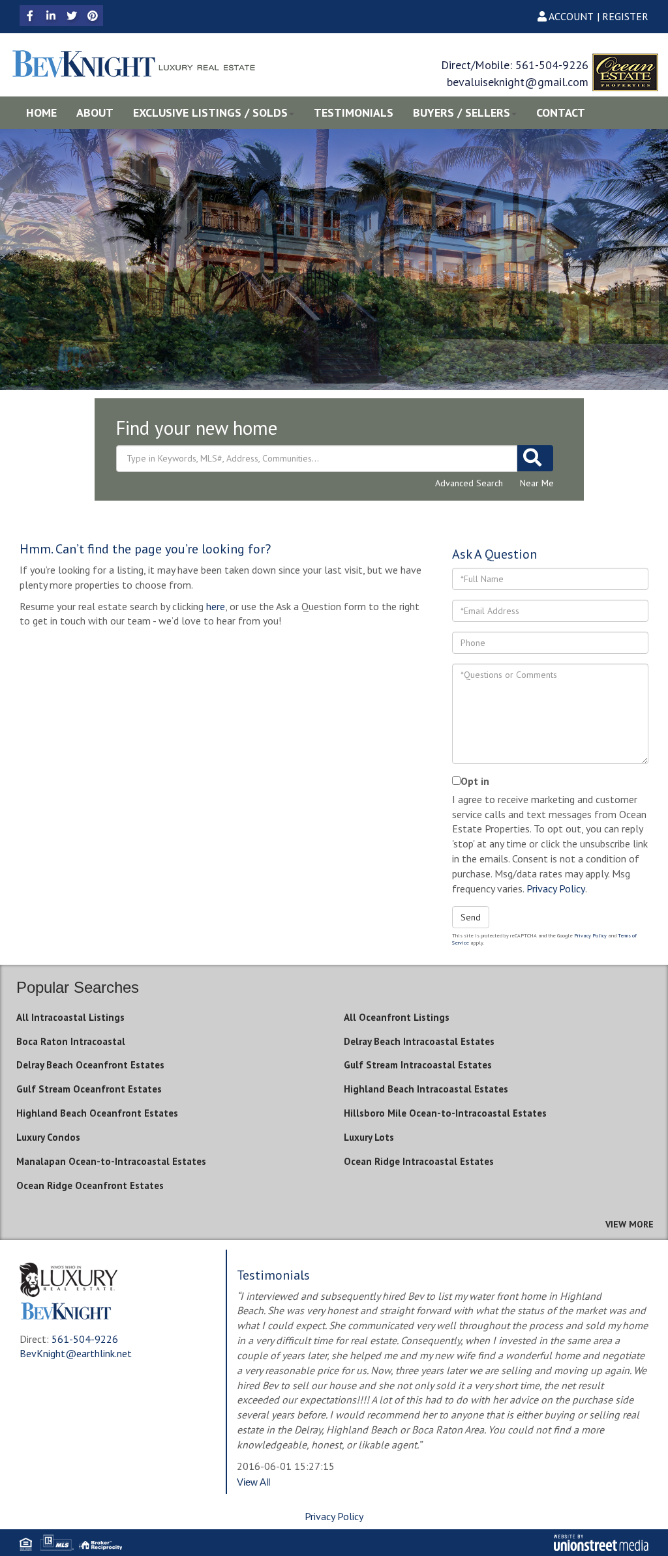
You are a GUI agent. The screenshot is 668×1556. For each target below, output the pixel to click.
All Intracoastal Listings (70, 1017)
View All (253, 1482)
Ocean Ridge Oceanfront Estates (90, 1185)
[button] (535, 458)
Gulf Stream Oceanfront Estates (89, 1089)
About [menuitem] (95, 112)
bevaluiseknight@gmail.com (517, 81)
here (215, 606)
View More (629, 1224)
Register (625, 16)
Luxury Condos (48, 1137)
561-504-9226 (551, 64)
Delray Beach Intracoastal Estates (419, 1041)
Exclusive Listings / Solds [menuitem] (210, 112)
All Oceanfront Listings (396, 1017)
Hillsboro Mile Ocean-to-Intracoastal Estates (445, 1113)
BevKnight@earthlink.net (76, 1353)
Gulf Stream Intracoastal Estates (418, 1065)
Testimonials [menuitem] (353, 112)
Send (471, 917)
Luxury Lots (369, 1137)
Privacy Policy (555, 888)
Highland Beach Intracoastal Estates (426, 1089)
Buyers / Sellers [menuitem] (461, 112)
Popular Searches (77, 987)
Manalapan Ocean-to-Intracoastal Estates (111, 1161)
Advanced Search (469, 483)
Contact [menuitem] (560, 112)
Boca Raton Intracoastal (70, 1041)
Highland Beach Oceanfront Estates (97, 1113)
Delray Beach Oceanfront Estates (90, 1065)
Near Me (537, 483)
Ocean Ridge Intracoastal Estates (419, 1161)
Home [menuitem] (41, 112)
